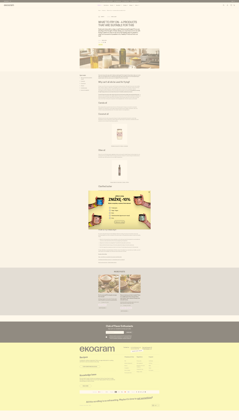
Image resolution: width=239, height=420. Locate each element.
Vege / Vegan (114, 210)
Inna (112, 218)
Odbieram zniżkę (119, 222)
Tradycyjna (114, 208)
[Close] (149, 192)
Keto (112, 213)
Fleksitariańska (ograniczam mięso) (120, 215)
